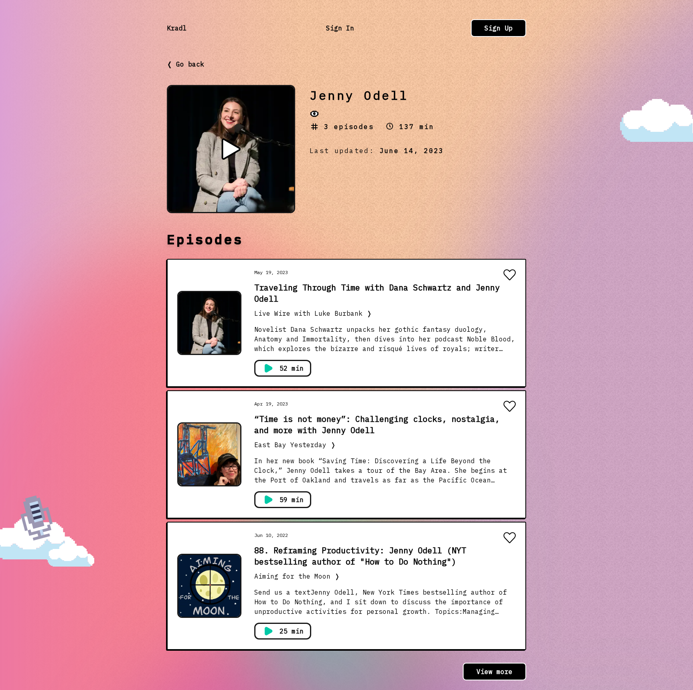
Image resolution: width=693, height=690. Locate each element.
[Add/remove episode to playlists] (509, 275)
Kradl (177, 28)
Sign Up (498, 28)
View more (494, 672)
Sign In (340, 28)
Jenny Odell (359, 95)
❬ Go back (185, 64)
